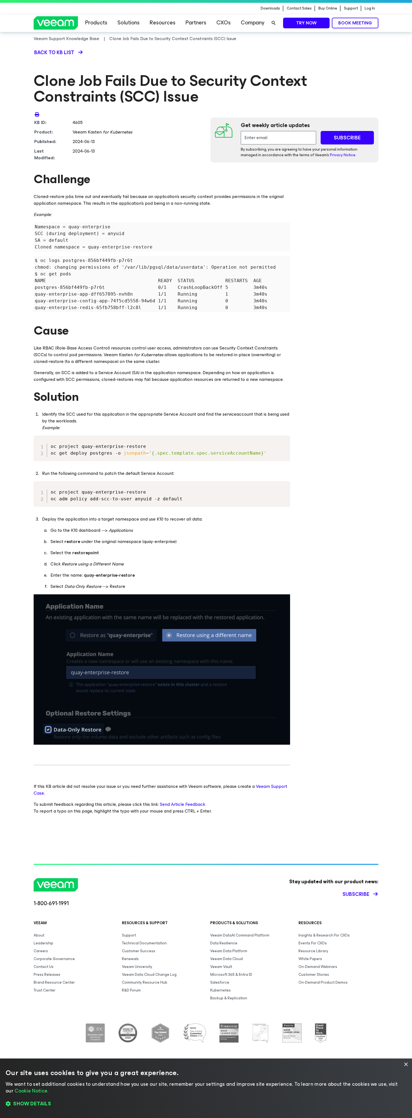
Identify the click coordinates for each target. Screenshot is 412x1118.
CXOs (223, 22)
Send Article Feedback (182, 804)
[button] (206, 1104)
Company (252, 22)
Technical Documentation (144, 943)
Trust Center (44, 990)
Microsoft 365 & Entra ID (231, 974)
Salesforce (219, 982)
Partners (196, 22)
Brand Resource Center (54, 982)
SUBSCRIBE (347, 138)
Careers (41, 951)
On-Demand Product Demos (323, 982)
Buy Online (327, 8)
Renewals (130, 959)
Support (351, 8)
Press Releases (47, 974)
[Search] (274, 23)
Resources (162, 22)
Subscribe (355, 894)
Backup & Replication (228, 998)
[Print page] (37, 114)
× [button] (406, 1064)
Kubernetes (220, 990)
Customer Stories (313, 974)
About (39, 935)
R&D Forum (131, 990)
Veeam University (137, 966)
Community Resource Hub (144, 982)
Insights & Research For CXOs (324, 935)
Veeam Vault (221, 966)
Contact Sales (299, 8)
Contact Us (44, 966)
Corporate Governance (54, 959)
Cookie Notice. (31, 1091)
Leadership (43, 943)
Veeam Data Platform (228, 951)
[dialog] (206, 1088)
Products (96, 22)
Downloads (270, 8)
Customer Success (138, 951)
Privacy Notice (342, 155)
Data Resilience (223, 943)
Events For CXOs (312, 943)
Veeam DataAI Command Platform (239, 935)
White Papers (310, 959)
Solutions (128, 22)
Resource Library (313, 951)
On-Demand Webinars (317, 966)
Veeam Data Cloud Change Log (149, 974)
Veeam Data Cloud (226, 959)
